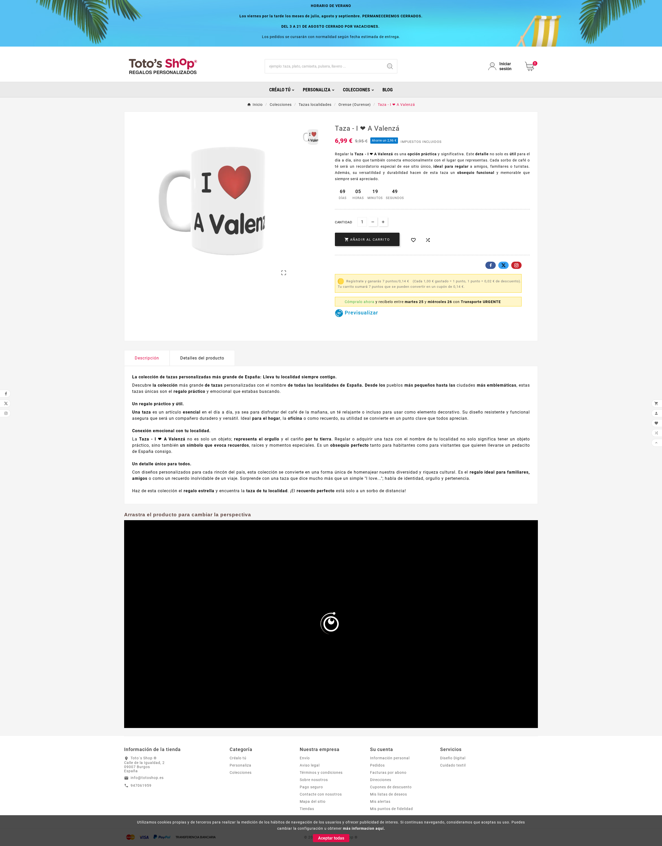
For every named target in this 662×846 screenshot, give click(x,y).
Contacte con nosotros (321, 794)
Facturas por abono (388, 772)
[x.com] (503, 265)
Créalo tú (238, 758)
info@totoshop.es (147, 778)
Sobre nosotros (314, 780)
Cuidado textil (453, 765)
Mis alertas (380, 801)
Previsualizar (360, 313)
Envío (305, 758)
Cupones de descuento (391, 787)
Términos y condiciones (321, 772)
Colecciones (241, 772)
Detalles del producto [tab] (202, 358)
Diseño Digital (452, 758)
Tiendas (307, 809)
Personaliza (240, 765)
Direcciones (380, 780)
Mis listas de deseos (388, 794)
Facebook (490, 265)
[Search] (390, 66)
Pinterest (516, 265)
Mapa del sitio (313, 801)
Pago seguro (311, 787)
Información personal (390, 758)
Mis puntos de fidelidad (391, 809)
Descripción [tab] (147, 358)
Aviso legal (310, 765)
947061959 (141, 785)
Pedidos (377, 765)
